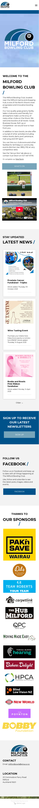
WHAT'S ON (19, 166)
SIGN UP (19, 434)
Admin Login (20, 803)
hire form (20, 159)
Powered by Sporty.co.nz (19, 801)
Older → (19, 403)
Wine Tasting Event (18, 330)
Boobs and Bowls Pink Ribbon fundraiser (16, 383)
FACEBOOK (19, 492)
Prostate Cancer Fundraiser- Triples (17, 281)
